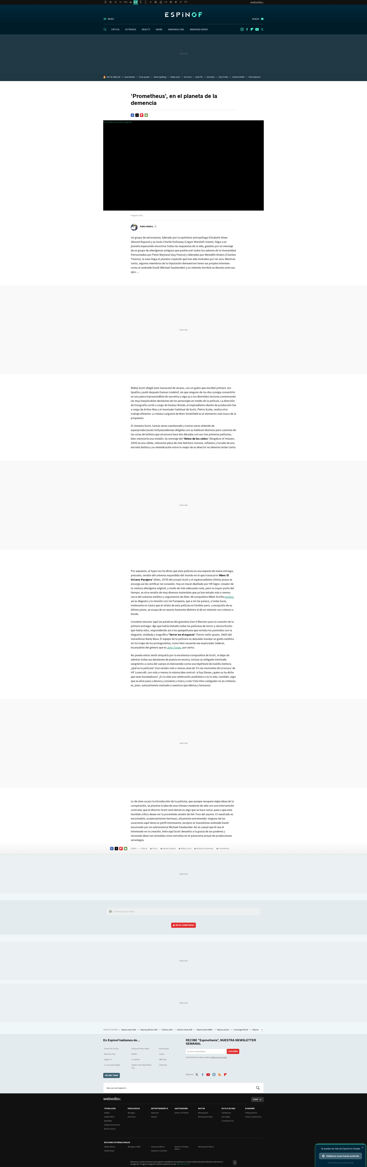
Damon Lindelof (169, 848)
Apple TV (108, 1059)
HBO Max (163, 1059)
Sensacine (155, 1113)
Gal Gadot (210, 77)
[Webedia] (112, 1098)
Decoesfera (226, 1117)
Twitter (262, 29)
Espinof (183, 14)
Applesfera (108, 1121)
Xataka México (109, 1147)
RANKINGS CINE (176, 29)
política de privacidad (218, 1057)
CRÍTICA (115, 29)
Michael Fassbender (204, 848)
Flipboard (252, 29)
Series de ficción (111, 1048)
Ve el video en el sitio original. (117, 122)
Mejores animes (223, 1029)
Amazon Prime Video (140, 1048)
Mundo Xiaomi (110, 1129)
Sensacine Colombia (159, 1151)
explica (229, 596)
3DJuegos (131, 1113)
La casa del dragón (112, 1065)
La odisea (136, 1059)
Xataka (107, 1113)
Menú (111, 18)
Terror (155, 848)
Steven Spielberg (160, 77)
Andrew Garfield (238, 77)
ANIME (159, 29)
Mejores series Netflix (205, 1029)
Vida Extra (131, 1117)
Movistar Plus (110, 1054)
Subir (255, 1099)
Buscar (257, 1088)
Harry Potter (223, 77)
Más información (183, 1164)
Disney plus (164, 1048)
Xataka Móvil (109, 1117)
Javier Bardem (129, 77)
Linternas (163, 1065)
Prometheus (223, 848)
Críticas (144, 848)
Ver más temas (111, 1075)
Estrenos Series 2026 (185, 1029)
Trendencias (226, 1113)
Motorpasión (203, 1113)
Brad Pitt (199, 77)
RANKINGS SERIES (199, 29)
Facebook (247, 29)
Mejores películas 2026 (149, 1029)
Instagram (242, 29)
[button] (148, 226)
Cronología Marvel (241, 1029)
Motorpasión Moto (205, 1117)
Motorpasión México (206, 1147)
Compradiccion (228, 1121)
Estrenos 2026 (167, 1029)
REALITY (146, 29)
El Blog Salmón (251, 1113)
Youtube (257, 29)
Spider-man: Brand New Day (142, 1066)
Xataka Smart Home (112, 1125)
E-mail (146, 115)
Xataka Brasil (109, 1151)
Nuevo (255, 18)
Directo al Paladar (182, 1113)
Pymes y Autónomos (253, 1117)
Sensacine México (158, 1147)
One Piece (188, 77)
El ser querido (144, 77)
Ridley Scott (175, 77)
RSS (219, 1074)
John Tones (174, 647)
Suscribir (233, 1051)
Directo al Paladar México (182, 1148)
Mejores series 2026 (129, 1029)
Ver (184, 925)
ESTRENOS (130, 29)
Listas (161, 1054)
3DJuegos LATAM (134, 1147)
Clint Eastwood (254, 77)
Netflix (134, 1054)
